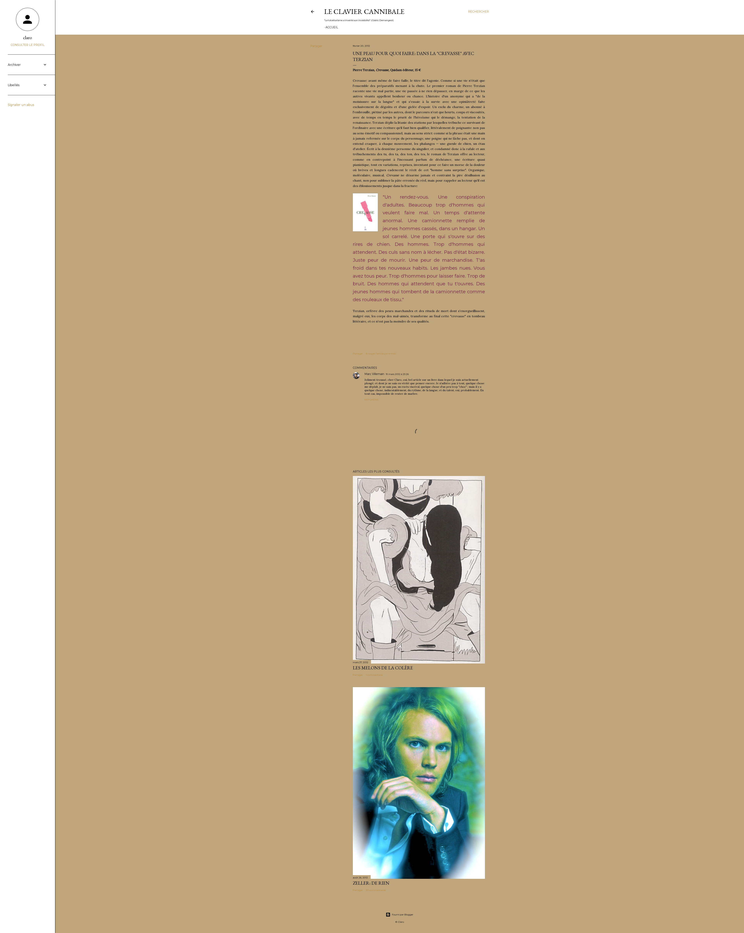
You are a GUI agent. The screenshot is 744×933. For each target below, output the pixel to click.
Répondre (371, 399)
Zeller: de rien (371, 883)
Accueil (332, 27)
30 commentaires (376, 890)
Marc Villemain (374, 374)
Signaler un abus (21, 105)
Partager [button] (316, 46)
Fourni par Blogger (402, 914)
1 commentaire (374, 674)
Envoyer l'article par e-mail (381, 353)
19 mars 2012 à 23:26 (397, 374)
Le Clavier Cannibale (364, 11)
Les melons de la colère (383, 668)
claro (27, 37)
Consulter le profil (28, 45)
